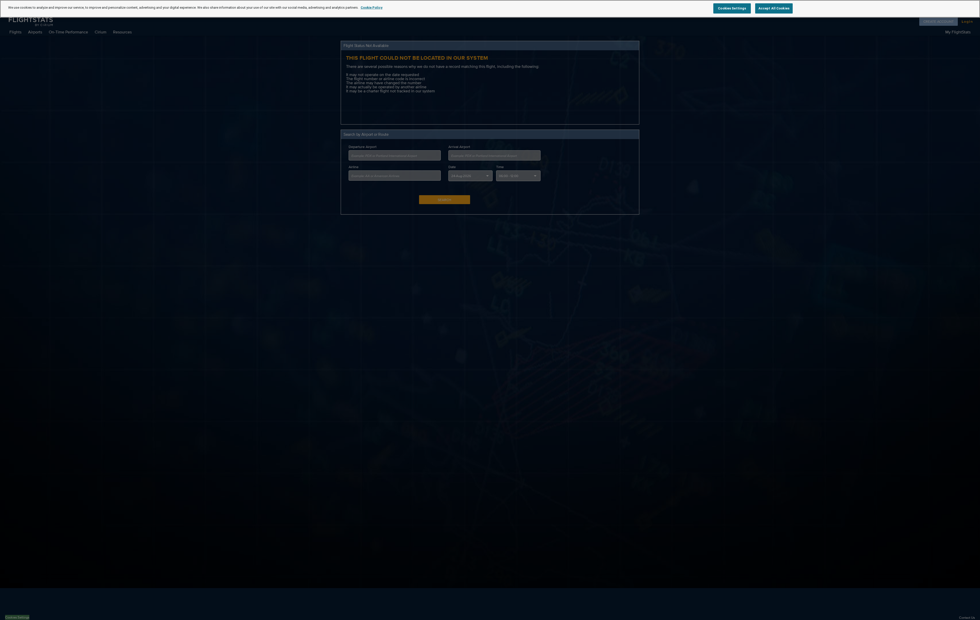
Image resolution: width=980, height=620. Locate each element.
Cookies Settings (732, 8)
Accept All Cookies (773, 8)
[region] (490, 9)
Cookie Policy (372, 7)
